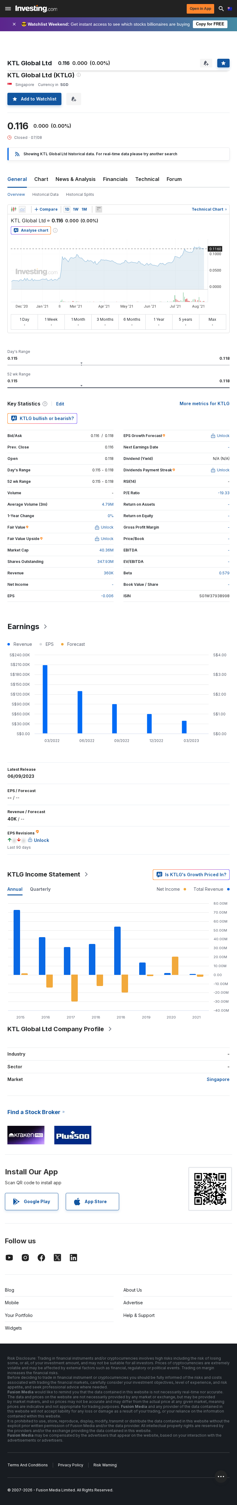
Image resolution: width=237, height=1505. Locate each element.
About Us (132, 1290)
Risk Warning (105, 1465)
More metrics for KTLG (205, 403)
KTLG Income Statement (43, 874)
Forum (174, 179)
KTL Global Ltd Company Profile (55, 1029)
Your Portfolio (19, 1315)
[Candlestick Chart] (13, 209)
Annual (15, 889)
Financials (115, 179)
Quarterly (40, 889)
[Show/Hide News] (98, 209)
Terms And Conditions (27, 1465)
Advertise (133, 1302)
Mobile (12, 1302)
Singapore (218, 1079)
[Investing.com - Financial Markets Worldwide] (36, 8)
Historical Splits (80, 194)
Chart (41, 179)
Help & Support (139, 1315)
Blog (9, 1290)
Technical (147, 179)
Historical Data (45, 194)
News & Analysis (76, 179)
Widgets (13, 1328)
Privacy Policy (70, 1465)
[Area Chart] (22, 209)
